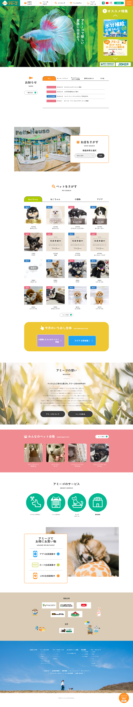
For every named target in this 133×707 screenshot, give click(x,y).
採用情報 (64, 671)
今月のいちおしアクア (45, 663)
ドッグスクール (56, 656)
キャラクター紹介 (95, 656)
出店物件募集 (56, 671)
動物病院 (55, 658)
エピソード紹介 (95, 665)
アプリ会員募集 (85, 651)
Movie (93, 658)
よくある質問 (69, 673)
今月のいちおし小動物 (45, 661)
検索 (100, 155)
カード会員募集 (85, 654)
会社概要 (93, 651)
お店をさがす (33, 650)
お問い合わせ (79, 673)
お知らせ (46, 671)
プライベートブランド (96, 661)
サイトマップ (85, 671)
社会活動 (93, 663)
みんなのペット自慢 (72, 650)
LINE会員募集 (85, 656)
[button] (115, 15)
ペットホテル (56, 654)
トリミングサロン (57, 651)
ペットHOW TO (71, 653)
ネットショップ (74, 671)
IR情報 (93, 654)
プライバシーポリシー (56, 673)
